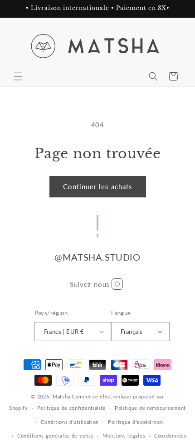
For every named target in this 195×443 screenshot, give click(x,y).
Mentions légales (123, 435)
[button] (18, 76)
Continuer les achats (97, 186)
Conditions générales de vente (55, 435)
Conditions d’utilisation (70, 422)
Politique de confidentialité (71, 408)
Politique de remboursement (150, 408)
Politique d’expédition (135, 422)
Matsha (61, 396)
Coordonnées (170, 435)
